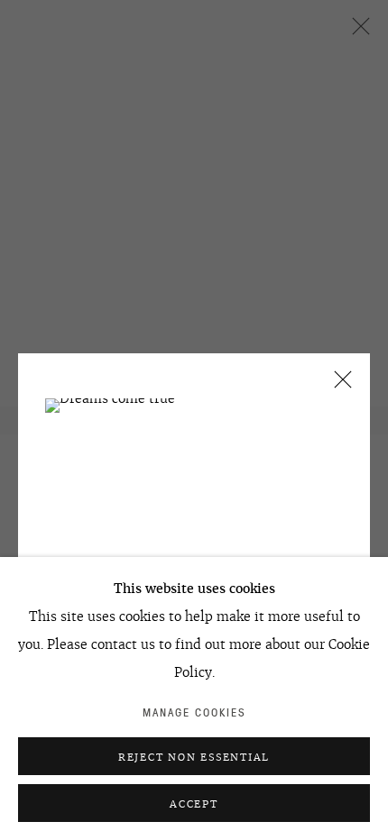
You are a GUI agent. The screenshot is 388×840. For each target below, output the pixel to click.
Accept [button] (194, 804)
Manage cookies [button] (194, 712)
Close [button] (338, 385)
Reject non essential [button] (194, 757)
